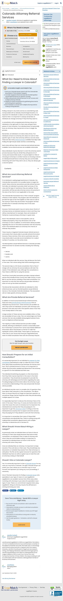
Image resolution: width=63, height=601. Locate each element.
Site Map (42, 587)
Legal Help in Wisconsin (50, 158)
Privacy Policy (33, 587)
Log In (56, 3)
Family (8, 41)
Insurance (9, 57)
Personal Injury (10, 49)
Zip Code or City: (12, 31)
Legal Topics (14, 8)
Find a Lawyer (5, 8)
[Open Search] (61, 3)
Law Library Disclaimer (8, 578)
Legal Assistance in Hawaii (51, 176)
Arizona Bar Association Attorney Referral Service (51, 133)
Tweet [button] (13, 490)
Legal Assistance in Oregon (52, 161)
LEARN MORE (21, 525)
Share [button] (5, 490)
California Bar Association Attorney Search (51, 125)
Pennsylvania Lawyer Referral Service (50, 99)
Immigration (26, 46)
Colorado (29, 463)
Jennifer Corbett (11, 20)
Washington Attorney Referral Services (50, 129)
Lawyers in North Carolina (51, 179)
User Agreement (22, 587)
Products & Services (11, 54)
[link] (45, 201)
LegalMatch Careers (31, 591)
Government (26, 51)
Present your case (51, 45)
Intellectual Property (28, 54)
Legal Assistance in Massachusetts (49, 173)
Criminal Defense (11, 43)
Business (8, 46)
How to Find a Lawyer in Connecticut (50, 190)
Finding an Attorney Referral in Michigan (49, 146)
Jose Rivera (13, 22)
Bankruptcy (26, 57)
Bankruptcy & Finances (12, 51)
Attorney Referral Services (27, 8)
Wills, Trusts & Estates (28, 49)
